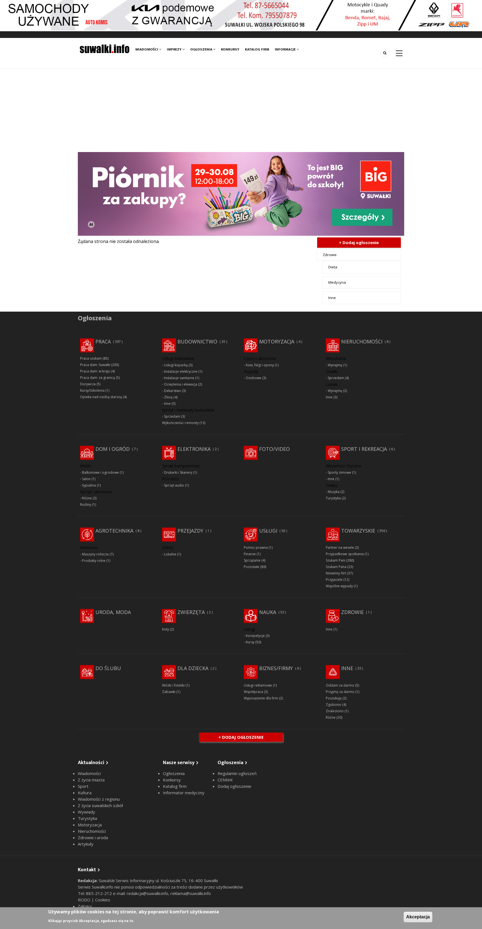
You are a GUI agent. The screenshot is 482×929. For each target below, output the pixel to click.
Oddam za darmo (340, 685)
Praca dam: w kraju (95, 371)
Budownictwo (197, 341)
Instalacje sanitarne (179, 378)
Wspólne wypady (339, 586)
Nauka (267, 612)
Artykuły (85, 844)
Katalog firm (257, 49)
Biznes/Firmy (276, 668)
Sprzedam (172, 416)
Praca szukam (91, 358)
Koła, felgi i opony (260, 365)
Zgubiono (333, 704)
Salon (86, 478)
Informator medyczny (183, 792)
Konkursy (230, 49)
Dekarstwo (172, 390)
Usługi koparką (176, 365)
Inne (332, 297)
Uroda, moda (113, 612)
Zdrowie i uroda (93, 837)
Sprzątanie (252, 560)
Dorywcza (88, 384)
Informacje (286, 49)
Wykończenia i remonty (180, 422)
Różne (87, 498)
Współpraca (253, 691)
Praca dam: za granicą (97, 377)
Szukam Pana (336, 566)
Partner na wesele (340, 547)
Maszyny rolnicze (95, 554)
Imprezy (174, 49)
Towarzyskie (358, 530)
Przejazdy (190, 530)
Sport (83, 786)
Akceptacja (418, 916)
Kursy (250, 642)
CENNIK (225, 780)
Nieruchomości (361, 341)
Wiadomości (147, 49)
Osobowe (253, 378)
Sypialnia (89, 485)
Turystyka (333, 498)
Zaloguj (85, 906)
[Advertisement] (241, 110)
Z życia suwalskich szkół (100, 805)
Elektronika (194, 449)
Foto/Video (274, 449)
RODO (84, 899)
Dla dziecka (192, 668)
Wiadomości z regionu (99, 799)
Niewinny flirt (336, 573)
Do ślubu (108, 668)
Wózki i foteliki (173, 685)
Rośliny (85, 504)
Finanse (250, 554)
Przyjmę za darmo (340, 691)
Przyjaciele (334, 579)
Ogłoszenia (201, 49)
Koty (165, 629)
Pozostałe (251, 566)
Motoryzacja (276, 341)
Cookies (102, 899)
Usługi (268, 530)
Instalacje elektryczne (180, 371)
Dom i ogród (112, 449)
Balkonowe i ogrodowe (100, 472)
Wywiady (86, 812)
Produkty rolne (93, 560)
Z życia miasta (91, 780)
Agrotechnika (114, 530)
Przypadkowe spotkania (345, 554)
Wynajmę (335, 365)
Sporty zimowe (339, 472)
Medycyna (337, 282)
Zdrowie (330, 254)
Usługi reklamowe (258, 685)
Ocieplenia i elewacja (180, 384)
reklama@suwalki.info (190, 893)
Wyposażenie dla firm (261, 698)
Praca (103, 341)
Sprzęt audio (174, 485)
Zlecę (168, 397)
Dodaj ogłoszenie (234, 786)
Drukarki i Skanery (178, 472)
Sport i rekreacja (364, 449)
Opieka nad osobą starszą (101, 396)
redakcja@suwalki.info (147, 893)
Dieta (332, 266)
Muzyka (333, 491)
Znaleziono (335, 711)
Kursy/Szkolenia (92, 390)
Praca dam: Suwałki (95, 364)
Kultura (84, 792)
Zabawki (168, 691)
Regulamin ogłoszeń (237, 773)
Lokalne (170, 554)
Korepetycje (255, 635)
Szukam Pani (335, 560)
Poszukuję (334, 698)
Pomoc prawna (256, 547)
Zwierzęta (191, 612)
